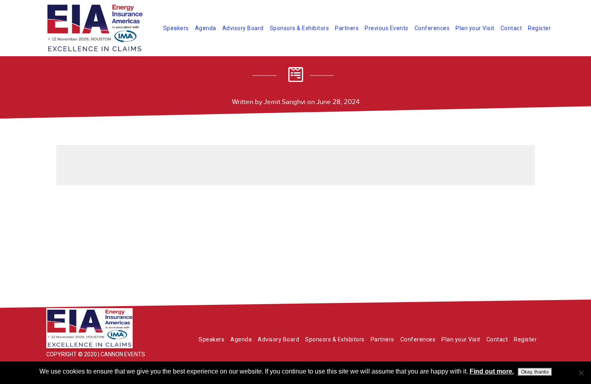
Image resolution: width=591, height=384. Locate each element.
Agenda (205, 28)
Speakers (176, 28)
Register (539, 28)
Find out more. (492, 371)
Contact (511, 28)
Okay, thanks (535, 372)
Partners (347, 28)
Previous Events (386, 28)
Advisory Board (243, 28)
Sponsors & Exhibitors (299, 28)
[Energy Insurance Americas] (106, 328)
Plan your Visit (475, 28)
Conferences (432, 28)
